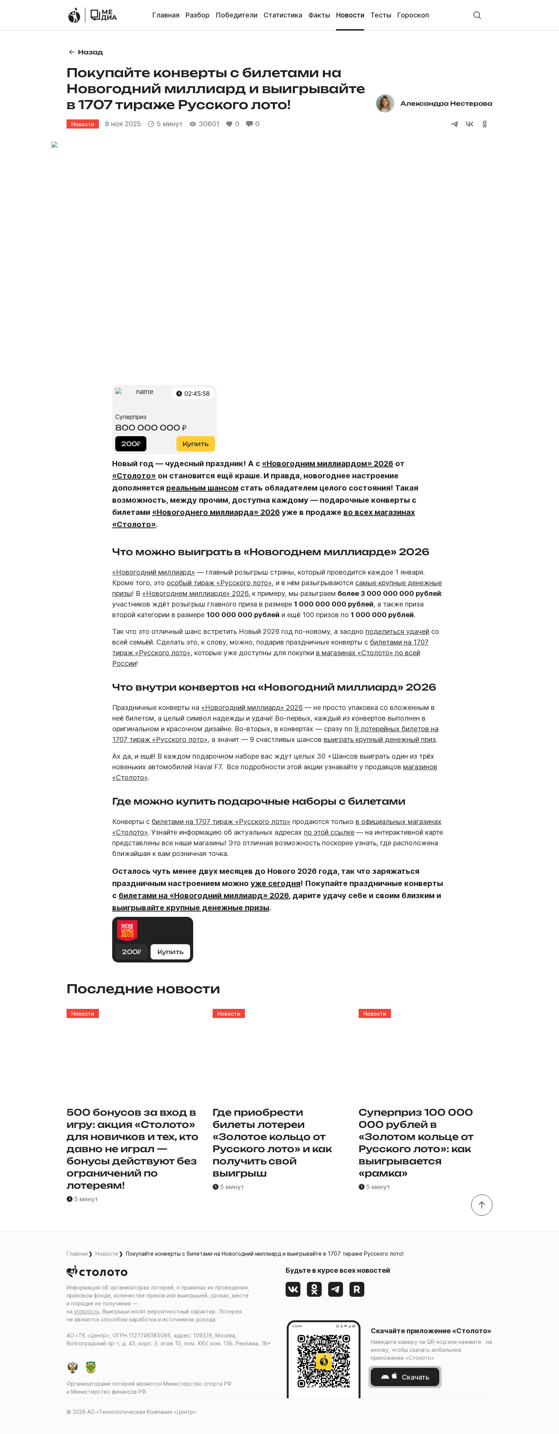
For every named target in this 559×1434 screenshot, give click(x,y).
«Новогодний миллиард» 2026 (252, 707)
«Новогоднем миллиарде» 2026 (195, 593)
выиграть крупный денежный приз (380, 739)
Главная (77, 1253)
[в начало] (481, 1205)
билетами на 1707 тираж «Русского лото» (221, 822)
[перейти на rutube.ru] (357, 1289)
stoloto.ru (86, 1311)
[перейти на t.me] (335, 1289)
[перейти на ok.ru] (314, 1289)
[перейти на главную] (104, 15)
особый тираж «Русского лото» (219, 583)
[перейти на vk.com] (293, 1289)
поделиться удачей (397, 631)
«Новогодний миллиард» (153, 572)
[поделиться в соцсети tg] (454, 124)
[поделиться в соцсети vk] (469, 124)
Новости (106, 1253)
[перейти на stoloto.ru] (74, 15)
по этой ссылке (329, 832)
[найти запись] (477, 15)
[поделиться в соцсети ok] (484, 124)
